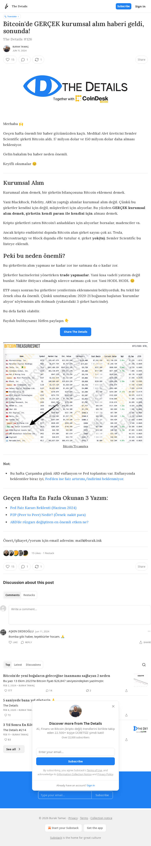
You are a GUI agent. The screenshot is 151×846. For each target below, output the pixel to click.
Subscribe (123, 6)
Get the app (95, 828)
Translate (12, 16)
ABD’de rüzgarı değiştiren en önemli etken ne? (49, 522)
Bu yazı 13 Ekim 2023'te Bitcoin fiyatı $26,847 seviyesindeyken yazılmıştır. (53, 681)
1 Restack (48, 553)
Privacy (73, 818)
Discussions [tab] (33, 664)
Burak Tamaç (21, 46)
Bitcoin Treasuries (75, 446)
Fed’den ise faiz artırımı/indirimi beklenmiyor (84, 479)
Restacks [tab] (29, 595)
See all (11, 749)
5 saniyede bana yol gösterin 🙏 (29, 700)
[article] (75, 683)
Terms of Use (94, 770)
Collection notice (101, 818)
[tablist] (20, 595)
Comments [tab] (12, 595)
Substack (56, 838)
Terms (84, 818)
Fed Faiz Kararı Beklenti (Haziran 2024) (43, 507)
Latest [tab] (18, 664)
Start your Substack (65, 828)
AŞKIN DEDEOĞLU (21, 631)
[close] (113, 706)
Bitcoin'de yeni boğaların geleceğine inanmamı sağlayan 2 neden (56, 676)
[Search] (144, 665)
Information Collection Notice (74, 774)
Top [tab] (8, 664)
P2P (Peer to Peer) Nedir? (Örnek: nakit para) (48, 514)
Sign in (140, 6)
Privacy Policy (105, 774)
